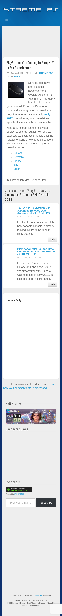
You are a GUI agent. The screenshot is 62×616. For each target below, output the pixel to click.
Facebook (20, 17)
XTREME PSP (45, 73)
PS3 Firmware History (38, 600)
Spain (16, 168)
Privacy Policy (35, 605)
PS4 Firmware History (16, 603)
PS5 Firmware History (36, 603)
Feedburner (24, 17)
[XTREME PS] (31, 7)
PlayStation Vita (19, 180)
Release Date (38, 180)
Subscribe (46, 502)
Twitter (33, 17)
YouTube (38, 17)
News (17, 76)
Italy (15, 164)
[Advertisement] (31, 40)
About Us (51, 603)
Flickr (29, 17)
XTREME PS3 (19, 494)
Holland (18, 153)
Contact (24, 605)
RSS (42, 17)
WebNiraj (38, 595)
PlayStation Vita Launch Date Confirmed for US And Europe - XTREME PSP (36, 252)
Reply (52, 239)
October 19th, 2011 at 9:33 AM (29, 257)
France (17, 161)
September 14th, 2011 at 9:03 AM (30, 216)
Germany (18, 157)
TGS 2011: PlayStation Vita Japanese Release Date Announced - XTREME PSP (34, 211)
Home (17, 600)
